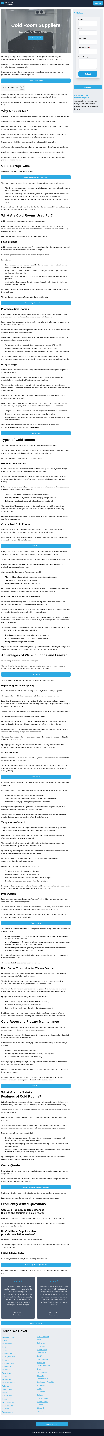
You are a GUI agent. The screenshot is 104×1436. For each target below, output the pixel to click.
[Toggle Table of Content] (21, 88)
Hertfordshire (7, 1344)
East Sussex (6, 1366)
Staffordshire (41, 1353)
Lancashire (41, 1392)
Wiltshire (5, 1386)
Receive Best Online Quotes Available (36, 1187)
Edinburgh (40, 1408)
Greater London (8, 1337)
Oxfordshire (6, 1379)
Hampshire (6, 1370)
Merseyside (41, 1385)
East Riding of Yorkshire (45, 1382)
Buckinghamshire (8, 1357)
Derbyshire (41, 1343)
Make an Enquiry (52, 1424)
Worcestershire (7, 1412)
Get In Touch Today (36, 80)
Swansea (40, 1375)
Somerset (5, 1409)
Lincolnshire (41, 1346)
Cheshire (40, 1369)
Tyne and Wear (42, 1398)
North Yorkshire (42, 1379)
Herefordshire (42, 1349)
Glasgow (40, 1411)
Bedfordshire (7, 1353)
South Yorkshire (42, 1359)
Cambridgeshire (8, 1363)
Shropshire (41, 1362)
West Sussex (7, 1373)
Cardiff (39, 1356)
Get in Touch (35, 546)
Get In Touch (87, 87)
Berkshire (5, 1360)
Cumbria (40, 1405)
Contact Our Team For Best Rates (36, 177)
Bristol (39, 1340)
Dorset (4, 1399)
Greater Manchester (44, 1366)
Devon (39, 1388)
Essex (4, 1340)
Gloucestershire (8, 1402)
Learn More (36, 674)
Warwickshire (7, 1389)
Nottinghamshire (43, 1336)
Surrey (4, 1350)
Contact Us (36, 777)
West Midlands (7, 1405)
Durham (40, 1395)
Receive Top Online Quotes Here (36, 303)
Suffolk (4, 1376)
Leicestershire (7, 1396)
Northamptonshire (8, 1383)
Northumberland (42, 1401)
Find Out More (36, 433)
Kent (4, 1347)
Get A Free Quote (36, 1323)
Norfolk (5, 1392)
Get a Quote (34, 38)
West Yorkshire (42, 1372)
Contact (98, 3)
